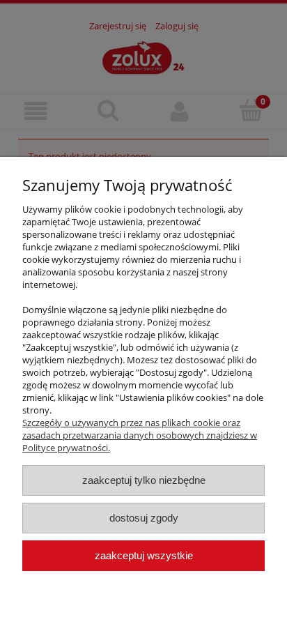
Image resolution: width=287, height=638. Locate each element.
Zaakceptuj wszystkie (144, 555)
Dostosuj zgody (143, 518)
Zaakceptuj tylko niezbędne (143, 480)
